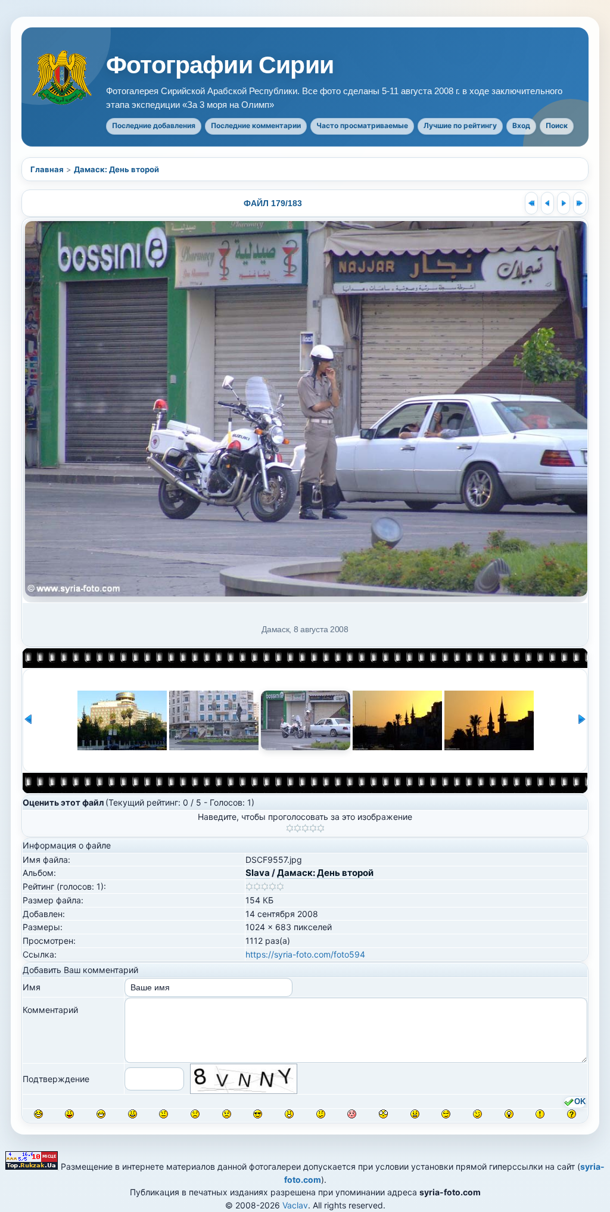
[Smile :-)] (132, 1114)
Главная (47, 169)
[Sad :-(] (195, 1114)
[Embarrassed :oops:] (351, 1114)
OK (580, 1102)
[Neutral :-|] (163, 1114)
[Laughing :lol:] (38, 1114)
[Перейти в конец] (579, 203)
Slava (257, 872)
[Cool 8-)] (257, 1114)
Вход (521, 125)
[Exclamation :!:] (540, 1114)
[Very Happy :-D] (101, 1114)
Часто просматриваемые (362, 125)
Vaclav (295, 1205)
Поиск (557, 125)
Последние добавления (153, 125)
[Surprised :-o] (289, 1114)
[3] (305, 828)
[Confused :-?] (320, 1114)
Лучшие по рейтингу (460, 125)
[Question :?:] (571, 1114)
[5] (321, 828)
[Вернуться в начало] (531, 203)
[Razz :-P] (69, 1114)
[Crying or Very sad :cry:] (226, 1114)
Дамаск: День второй (116, 169)
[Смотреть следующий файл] (563, 203)
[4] (313, 828)
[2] (297, 828)
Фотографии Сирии (220, 65)
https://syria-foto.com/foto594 (305, 954)
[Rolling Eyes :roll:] (445, 1114)
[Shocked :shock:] (383, 1114)
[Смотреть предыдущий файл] (547, 203)
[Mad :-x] (414, 1114)
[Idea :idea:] (509, 1114)
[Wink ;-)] (477, 1114)
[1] (290, 828)
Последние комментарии (256, 125)
